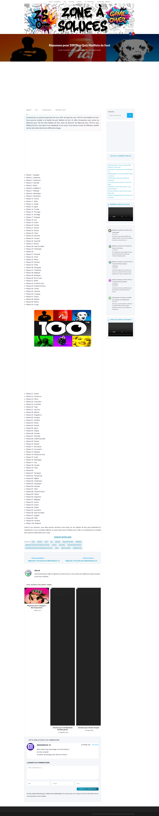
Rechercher (111, 111)
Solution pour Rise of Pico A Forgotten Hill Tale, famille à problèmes (122, 264)
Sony (65, 1)
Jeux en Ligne (100, 1)
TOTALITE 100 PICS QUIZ (62, 537)
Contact (94, 814)
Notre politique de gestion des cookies (125, 814)
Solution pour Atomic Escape (88, 728)
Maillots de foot (68, 541)
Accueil (51, 1)
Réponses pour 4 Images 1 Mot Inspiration (36, 607)
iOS (72, 50)
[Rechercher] (130, 115)
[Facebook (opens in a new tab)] (130, 33)
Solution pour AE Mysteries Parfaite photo (63, 729)
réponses (78, 541)
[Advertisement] (79, 84)
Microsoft (71, 1)
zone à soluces (65, 548)
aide (33, 541)
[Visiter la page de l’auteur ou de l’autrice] (28, 573)
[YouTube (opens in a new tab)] (133, 33)
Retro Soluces (91, 1)
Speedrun (107, 1)
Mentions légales (110, 814)
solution (62, 545)
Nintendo (79, 1)
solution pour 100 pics (74, 545)
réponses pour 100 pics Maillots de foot (37, 545)
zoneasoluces (77, 548)
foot (46, 541)
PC (85, 1)
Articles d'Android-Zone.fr (120, 156)
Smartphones (57, 1)
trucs (57, 548)
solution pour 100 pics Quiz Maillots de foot (39, 548)
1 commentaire (46, 110)
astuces (39, 541)
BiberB (28, 110)
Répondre (95, 744)
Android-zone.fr (101, 814)
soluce (54, 545)
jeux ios (57, 541)
